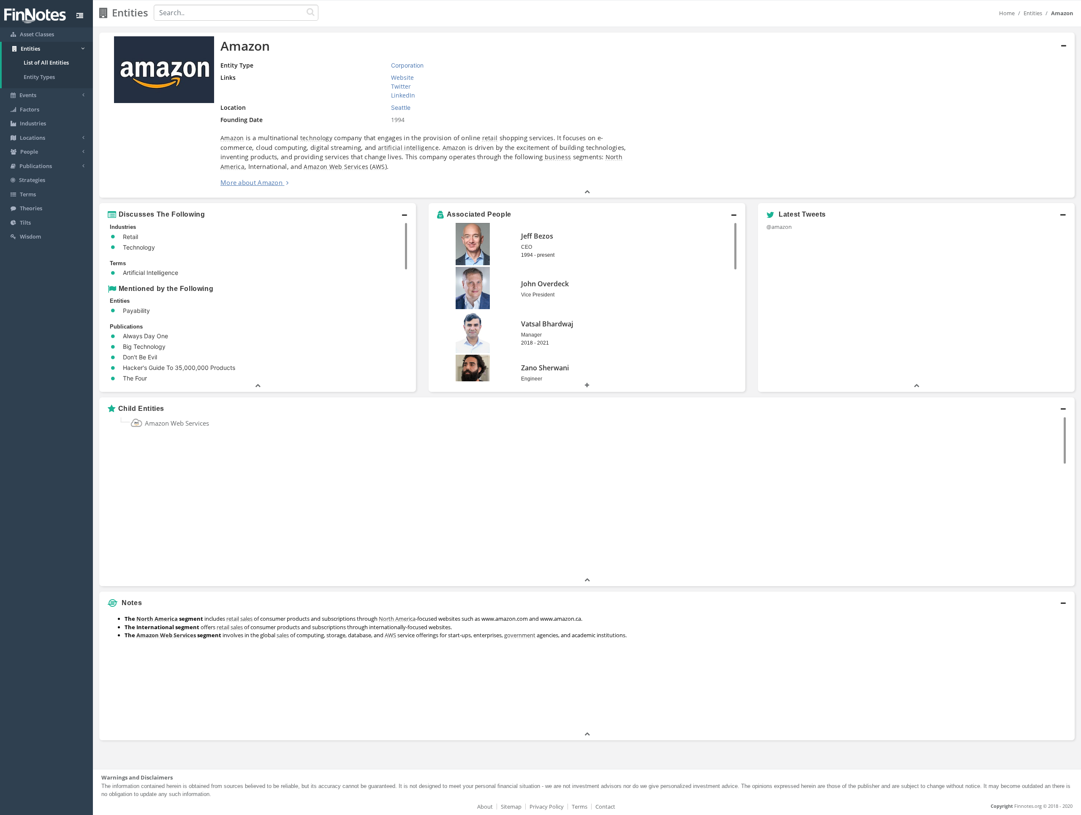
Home (1007, 13)
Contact (605, 806)
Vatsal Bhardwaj (547, 324)
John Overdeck (545, 283)
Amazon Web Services (336, 167)
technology (316, 138)
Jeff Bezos (537, 236)
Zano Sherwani (545, 367)
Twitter (401, 86)
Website (402, 77)
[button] (587, 115)
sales (246, 618)
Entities (1033, 13)
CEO (526, 247)
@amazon (779, 227)
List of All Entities (46, 62)
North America (157, 618)
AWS (378, 167)
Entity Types (39, 77)
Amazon (232, 138)
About (485, 806)
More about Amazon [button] (251, 182)
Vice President (537, 295)
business (558, 157)
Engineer (531, 379)
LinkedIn (403, 95)
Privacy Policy (547, 806)
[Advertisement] (951, 670)
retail (490, 138)
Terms (579, 806)
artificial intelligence (408, 148)
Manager (531, 335)
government (519, 635)
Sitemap (511, 806)
